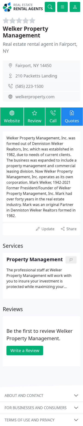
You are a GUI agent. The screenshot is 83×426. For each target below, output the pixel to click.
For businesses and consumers (36, 407)
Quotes (72, 120)
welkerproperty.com (35, 96)
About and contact (24, 395)
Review (34, 120)
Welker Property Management (25, 32)
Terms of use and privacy (29, 420)
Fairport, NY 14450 (33, 65)
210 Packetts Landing (36, 76)
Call (53, 120)
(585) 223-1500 (29, 86)
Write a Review (24, 350)
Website (12, 120)
